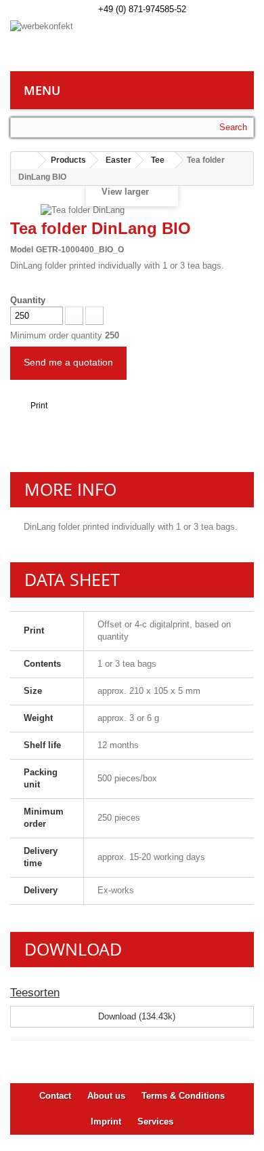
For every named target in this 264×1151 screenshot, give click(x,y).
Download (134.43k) (135, 1016)
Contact (55, 1096)
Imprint (106, 1121)
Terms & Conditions (183, 1096)
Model (21, 249)
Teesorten (35, 992)
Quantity (27, 300)
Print (38, 405)
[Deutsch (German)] (200, 8)
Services (155, 1121)
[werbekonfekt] (132, 45)
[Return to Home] (24, 160)
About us (106, 1096)
